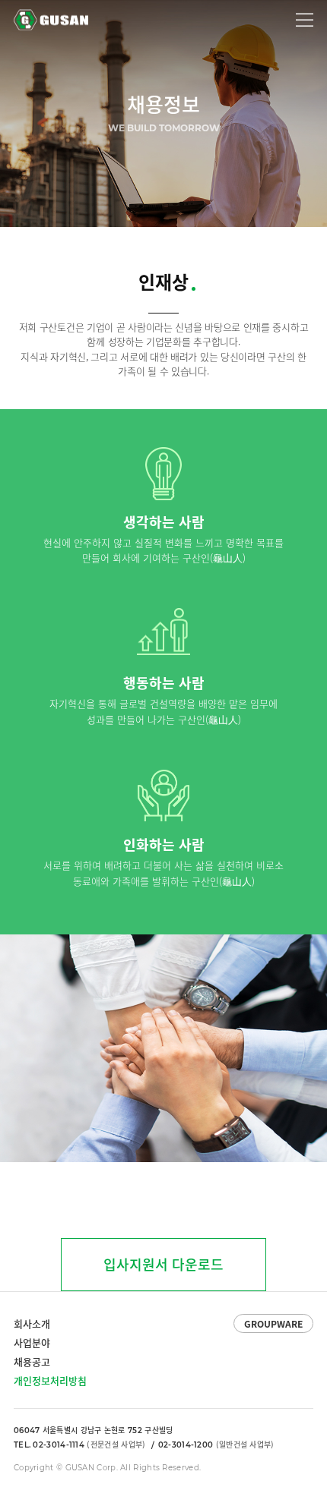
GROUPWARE (273, 1324)
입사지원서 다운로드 (163, 1264)
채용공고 (32, 1361)
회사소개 (32, 1323)
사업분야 (32, 1342)
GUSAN (31, 14)
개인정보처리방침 (50, 1380)
